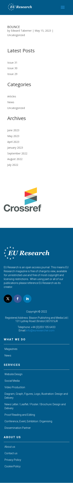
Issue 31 (12, 62)
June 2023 (13, 130)
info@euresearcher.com (40, 330)
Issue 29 (12, 74)
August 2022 (14, 159)
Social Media (12, 380)
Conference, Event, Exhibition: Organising (28, 421)
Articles (11, 96)
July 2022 (12, 165)
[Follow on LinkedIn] (27, 299)
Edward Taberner (21, 30)
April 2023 (13, 142)
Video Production (14, 387)
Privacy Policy (12, 459)
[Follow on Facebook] (17, 299)
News (10, 102)
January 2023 (15, 147)
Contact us (10, 453)
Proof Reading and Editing (19, 414)
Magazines (10, 348)
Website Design (13, 374)
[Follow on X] (8, 299)
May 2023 (13, 136)
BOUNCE (13, 27)
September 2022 (17, 153)
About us (9, 446)
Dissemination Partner (17, 427)
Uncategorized (16, 35)
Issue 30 (12, 68)
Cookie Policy (12, 466)
